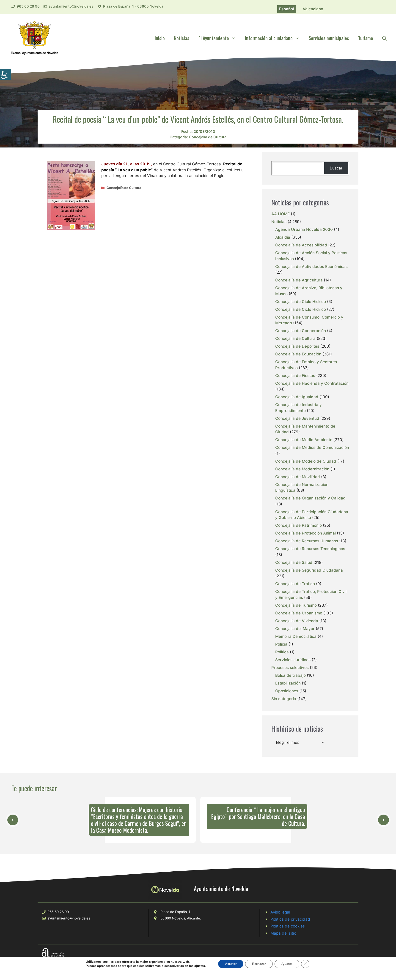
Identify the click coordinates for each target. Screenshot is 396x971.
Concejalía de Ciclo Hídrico (300, 301)
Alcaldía (282, 237)
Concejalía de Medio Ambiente (303, 439)
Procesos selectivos (290, 667)
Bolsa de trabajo (290, 675)
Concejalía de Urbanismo (298, 613)
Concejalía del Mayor (295, 628)
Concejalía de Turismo (296, 605)
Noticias (181, 38)
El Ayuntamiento (213, 38)
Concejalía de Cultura (207, 137)
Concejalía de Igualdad (296, 397)
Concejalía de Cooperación (300, 330)
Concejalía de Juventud (297, 418)
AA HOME (280, 214)
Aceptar (230, 964)
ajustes (199, 966)
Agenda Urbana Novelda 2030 (304, 229)
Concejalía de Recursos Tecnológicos (310, 548)
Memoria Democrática (295, 636)
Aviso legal (280, 912)
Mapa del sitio (283, 933)
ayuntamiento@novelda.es (71, 6)
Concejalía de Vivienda (296, 621)
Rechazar (259, 964)
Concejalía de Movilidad (297, 477)
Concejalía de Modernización (302, 469)
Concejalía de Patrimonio (298, 525)
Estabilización (288, 683)
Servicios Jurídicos (293, 659)
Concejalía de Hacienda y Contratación (312, 383)
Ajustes (286, 964)
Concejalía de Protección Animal (305, 533)
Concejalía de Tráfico (295, 583)
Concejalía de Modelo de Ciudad (305, 461)
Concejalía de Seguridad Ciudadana (309, 570)
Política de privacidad (290, 919)
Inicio (160, 38)
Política (282, 652)
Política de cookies (287, 926)
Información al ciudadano (269, 38)
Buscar (336, 168)
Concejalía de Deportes (297, 346)
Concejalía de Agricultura (299, 280)
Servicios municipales (329, 38)
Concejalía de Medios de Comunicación (312, 447)
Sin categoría (283, 698)
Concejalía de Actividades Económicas (311, 266)
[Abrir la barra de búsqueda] (384, 38)
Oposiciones (286, 691)
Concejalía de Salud (293, 562)
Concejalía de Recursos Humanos (306, 541)
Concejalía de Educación (298, 354)
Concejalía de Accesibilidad (301, 245)
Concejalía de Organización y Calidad (310, 498)
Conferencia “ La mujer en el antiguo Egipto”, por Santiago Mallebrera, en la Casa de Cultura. (258, 816)
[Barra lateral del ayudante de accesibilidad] (5, 74)
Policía (281, 644)
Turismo (365, 38)
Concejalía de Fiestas (295, 375)
